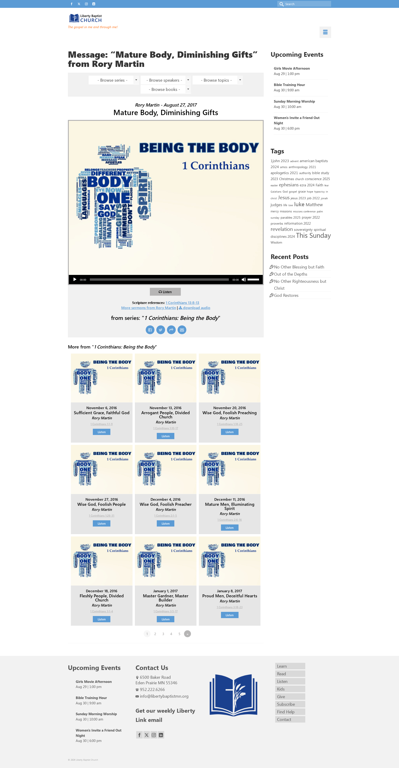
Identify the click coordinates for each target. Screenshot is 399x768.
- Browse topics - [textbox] (216, 80)
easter (274, 185)
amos (283, 167)
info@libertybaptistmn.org (164, 696)
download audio (196, 307)
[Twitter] (146, 735)
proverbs (277, 223)
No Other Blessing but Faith (299, 267)
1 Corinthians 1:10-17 (165, 428)
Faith (319, 184)
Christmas (286, 178)
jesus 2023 (298, 198)
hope (310, 191)
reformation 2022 (297, 223)
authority (305, 173)
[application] (166, 279)
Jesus (284, 197)
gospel (293, 191)
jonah (324, 198)
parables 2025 (291, 217)
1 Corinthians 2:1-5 (165, 515)
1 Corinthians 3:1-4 (101, 611)
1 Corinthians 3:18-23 (230, 607)
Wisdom (276, 242)
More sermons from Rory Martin (148, 307)
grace (302, 191)
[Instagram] (154, 735)
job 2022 (313, 198)
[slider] (254, 279)
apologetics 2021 (284, 172)
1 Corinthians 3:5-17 (166, 611)
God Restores (286, 295)
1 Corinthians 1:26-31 (101, 515)
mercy (275, 211)
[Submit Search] (280, 4)
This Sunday (313, 234)
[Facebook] (139, 735)
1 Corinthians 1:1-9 (102, 424)
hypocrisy (319, 191)
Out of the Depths (290, 274)
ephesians (289, 185)
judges (276, 204)
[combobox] (113, 80)
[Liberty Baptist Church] (109, 18)
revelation (282, 229)
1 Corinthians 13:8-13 (182, 302)
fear (326, 185)
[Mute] (244, 279)
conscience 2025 (317, 178)
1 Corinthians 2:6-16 (230, 519)
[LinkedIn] (161, 735)
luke (299, 204)
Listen (167, 291)
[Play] (75, 279)
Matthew (314, 204)
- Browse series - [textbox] (112, 80)
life (285, 205)
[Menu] (325, 32)
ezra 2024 (307, 185)
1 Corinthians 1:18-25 (229, 424)
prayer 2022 (311, 217)
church (299, 179)
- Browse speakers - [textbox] (164, 80)
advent (294, 161)
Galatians (276, 191)
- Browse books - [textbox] (164, 89)
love (290, 205)
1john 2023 (280, 160)
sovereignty (303, 229)
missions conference (304, 211)
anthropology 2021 (302, 167)
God (285, 191)
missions (286, 211)
